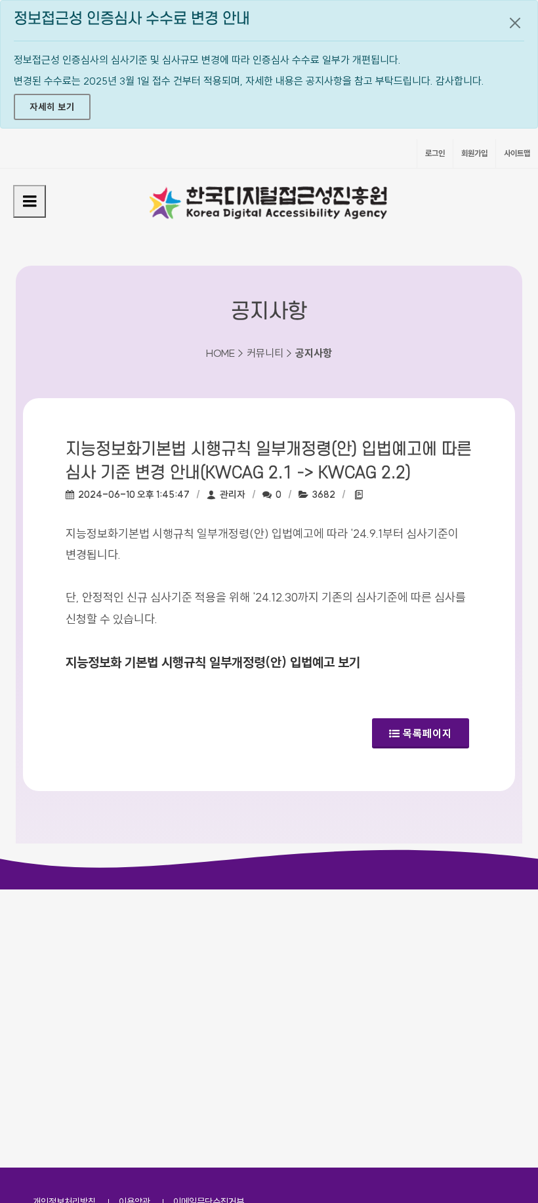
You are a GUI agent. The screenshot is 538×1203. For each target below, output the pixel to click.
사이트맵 (517, 153)
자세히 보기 (52, 107)
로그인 (435, 153)
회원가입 (474, 153)
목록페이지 (427, 733)
